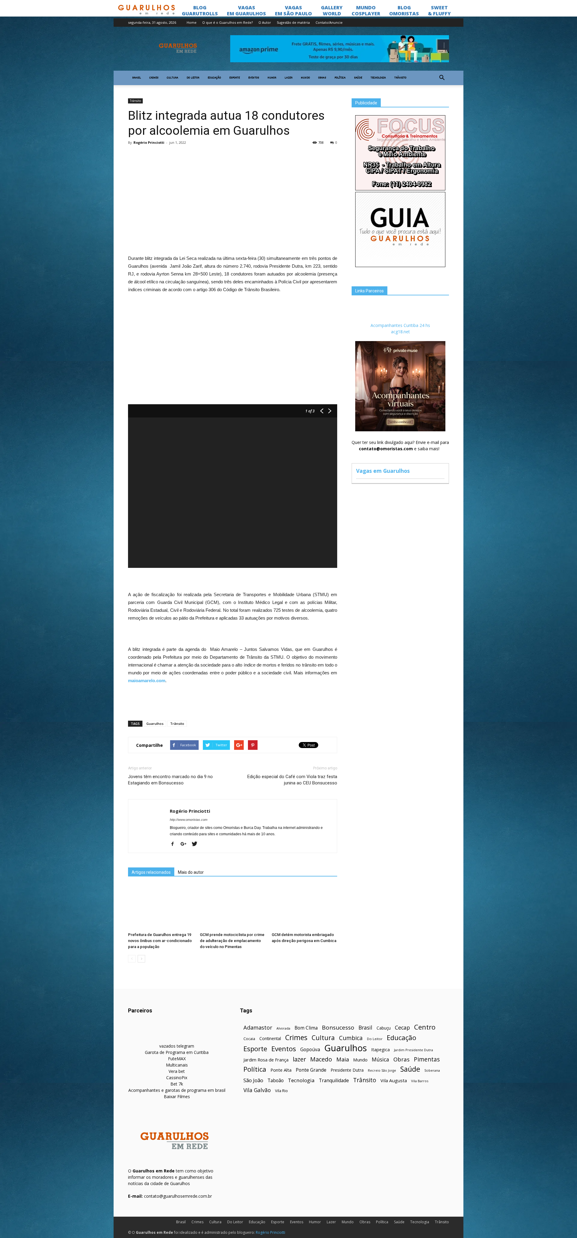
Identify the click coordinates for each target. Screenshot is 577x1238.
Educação (214, 77)
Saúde (358, 77)
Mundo (305, 77)
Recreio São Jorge (382, 1070)
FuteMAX (177, 1058)
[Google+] (186, 844)
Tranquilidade (334, 1080)
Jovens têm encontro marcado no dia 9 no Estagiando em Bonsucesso (170, 780)
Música (380, 1059)
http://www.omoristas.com (188, 819)
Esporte (234, 77)
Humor (271, 77)
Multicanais (177, 1065)
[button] (442, 78)
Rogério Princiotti (148, 142)
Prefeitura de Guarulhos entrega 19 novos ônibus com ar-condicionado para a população (160, 940)
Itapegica (380, 1049)
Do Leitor (193, 77)
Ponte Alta (281, 1070)
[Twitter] (197, 844)
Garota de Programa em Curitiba (177, 1052)
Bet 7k (176, 1084)
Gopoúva (310, 1049)
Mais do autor (191, 872)
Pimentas (427, 1059)
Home (192, 22)
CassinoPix (176, 1077)
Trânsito (400, 77)
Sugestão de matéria (293, 22)
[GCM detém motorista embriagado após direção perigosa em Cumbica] (304, 907)
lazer (299, 1059)
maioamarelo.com (146, 680)
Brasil (136, 77)
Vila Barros (419, 1081)
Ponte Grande (311, 1070)
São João (253, 1080)
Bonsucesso (338, 1027)
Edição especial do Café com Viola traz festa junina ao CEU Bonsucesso (292, 780)
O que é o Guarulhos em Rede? (227, 22)
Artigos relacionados (151, 872)
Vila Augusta (393, 1080)
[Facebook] (175, 844)
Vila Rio (281, 1090)
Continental (270, 1038)
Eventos (253, 77)
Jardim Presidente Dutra (413, 1050)
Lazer (288, 77)
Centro (424, 1027)
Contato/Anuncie (329, 22)
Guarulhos (154, 723)
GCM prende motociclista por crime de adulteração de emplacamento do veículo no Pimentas (232, 940)
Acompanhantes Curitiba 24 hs (400, 325)
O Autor (264, 22)
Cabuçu (384, 1028)
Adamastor (257, 1027)
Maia (342, 1059)
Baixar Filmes (177, 1096)
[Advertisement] (232, 194)
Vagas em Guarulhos (383, 470)
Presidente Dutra (347, 1070)
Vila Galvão (257, 1090)
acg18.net (400, 331)
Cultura (172, 77)
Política (340, 77)
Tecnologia (378, 77)
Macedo (321, 1059)
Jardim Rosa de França (265, 1060)
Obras (322, 77)
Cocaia (249, 1038)
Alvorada (283, 1028)
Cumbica (351, 1038)
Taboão (275, 1080)
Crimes (153, 77)
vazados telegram (176, 1046)
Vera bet (177, 1071)
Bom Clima (306, 1028)
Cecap (402, 1027)
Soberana (432, 1070)
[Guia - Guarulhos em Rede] (400, 265)
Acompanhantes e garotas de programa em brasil (176, 1090)
